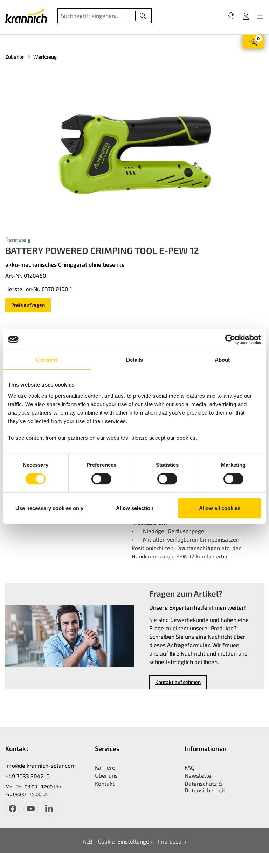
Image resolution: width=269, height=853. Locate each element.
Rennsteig (18, 239)
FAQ (190, 767)
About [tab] (222, 360)
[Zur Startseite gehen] (26, 15)
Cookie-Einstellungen (125, 841)
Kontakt (105, 783)
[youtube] (31, 808)
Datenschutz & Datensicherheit (205, 786)
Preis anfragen (28, 305)
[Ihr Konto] (245, 16)
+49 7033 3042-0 (27, 776)
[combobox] (96, 16)
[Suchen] (143, 16)
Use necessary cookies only (49, 508)
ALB (87, 841)
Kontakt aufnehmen (178, 682)
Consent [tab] (46, 360)
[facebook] (12, 808)
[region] (134, 154)
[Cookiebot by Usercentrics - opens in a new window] (230, 339)
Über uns (106, 775)
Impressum (172, 841)
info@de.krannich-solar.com (40, 765)
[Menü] (260, 16)
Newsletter (199, 775)
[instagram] (49, 808)
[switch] (101, 478)
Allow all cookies (219, 508)
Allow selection (134, 508)
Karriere (105, 767)
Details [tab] (134, 360)
